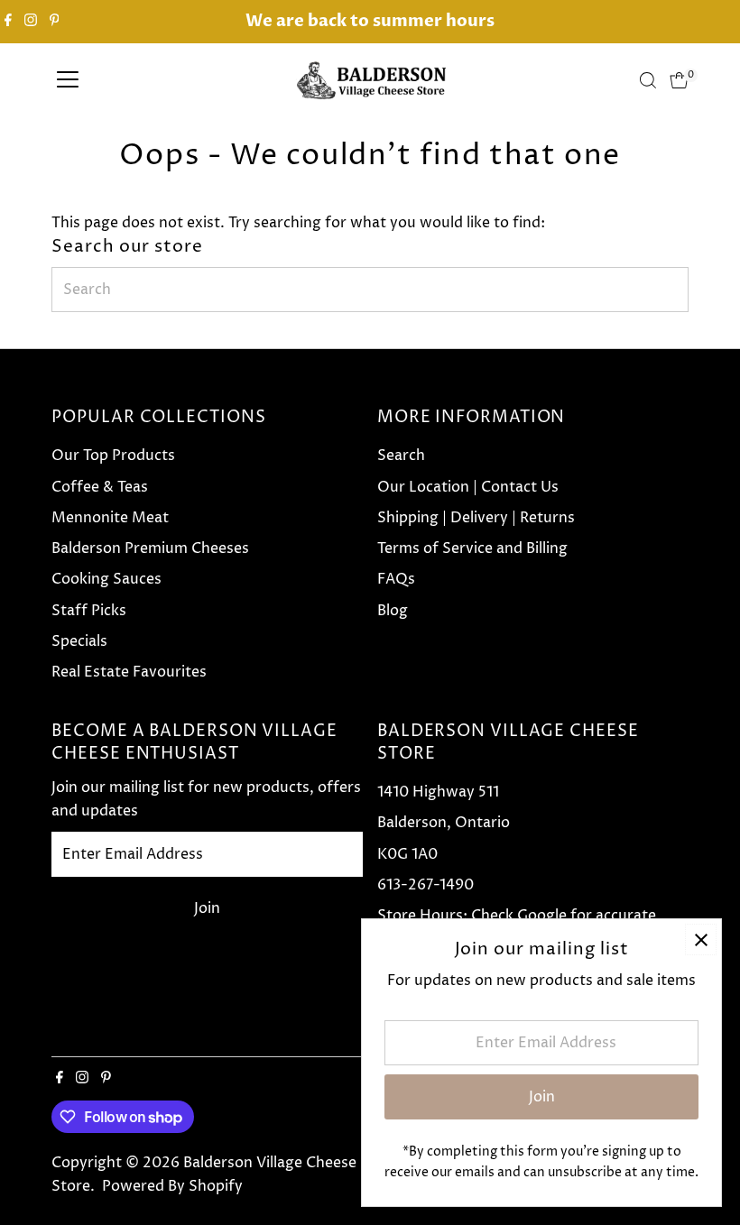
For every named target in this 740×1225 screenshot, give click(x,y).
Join (207, 908)
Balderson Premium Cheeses (150, 548)
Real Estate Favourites (129, 672)
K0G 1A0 (407, 854)
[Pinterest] (54, 21)
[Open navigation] (67, 80)
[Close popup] (701, 939)
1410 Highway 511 (438, 792)
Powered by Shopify (172, 1186)
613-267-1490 (425, 885)
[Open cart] (679, 80)
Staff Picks (88, 611)
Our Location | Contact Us (468, 487)
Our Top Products (113, 455)
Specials (79, 641)
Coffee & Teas (99, 487)
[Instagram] (31, 21)
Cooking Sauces (106, 579)
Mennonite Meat (110, 518)
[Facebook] (8, 21)
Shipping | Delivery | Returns (476, 518)
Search (401, 455)
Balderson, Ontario (443, 823)
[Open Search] (648, 80)
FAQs (396, 579)
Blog (392, 611)
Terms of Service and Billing (472, 548)
